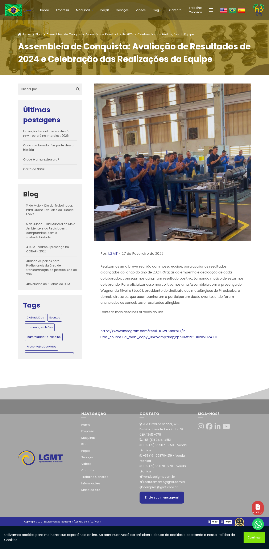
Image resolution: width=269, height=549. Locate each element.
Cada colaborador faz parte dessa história (48, 147)
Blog (156, 10)
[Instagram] (201, 427)
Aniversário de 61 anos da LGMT (49, 284)
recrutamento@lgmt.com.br (163, 482)
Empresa (62, 10)
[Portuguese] (232, 10)
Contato (175, 10)
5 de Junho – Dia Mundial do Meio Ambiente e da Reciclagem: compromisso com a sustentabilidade (50, 230)
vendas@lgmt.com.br (158, 477)
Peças (104, 10)
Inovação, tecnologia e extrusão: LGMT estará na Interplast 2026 (47, 133)
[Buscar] (77, 89)
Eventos (54, 318)
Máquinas (83, 10)
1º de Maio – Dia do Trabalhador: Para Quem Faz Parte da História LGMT (50, 209)
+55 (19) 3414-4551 (156, 440)
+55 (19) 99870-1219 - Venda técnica (162, 458)
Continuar (254, 537)
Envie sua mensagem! (162, 497)
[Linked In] (217, 427)
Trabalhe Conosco (195, 10)
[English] (223, 10)
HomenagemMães (40, 327)
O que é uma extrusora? (41, 159)
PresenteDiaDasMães (41, 347)
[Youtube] (226, 427)
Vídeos (141, 10)
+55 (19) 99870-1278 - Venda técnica (163, 468)
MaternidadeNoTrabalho (44, 337)
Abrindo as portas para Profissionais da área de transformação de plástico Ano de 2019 (51, 267)
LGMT (113, 253)
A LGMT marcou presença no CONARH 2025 (47, 249)
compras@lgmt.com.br (160, 487)
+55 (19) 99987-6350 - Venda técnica (163, 447)
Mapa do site (90, 490)
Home (44, 10)
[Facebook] (209, 427)
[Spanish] (241, 10)
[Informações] (211, 10)
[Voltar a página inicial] (28, 10)
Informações (90, 483)
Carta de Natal (34, 169)
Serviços (122, 10)
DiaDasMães (35, 318)
